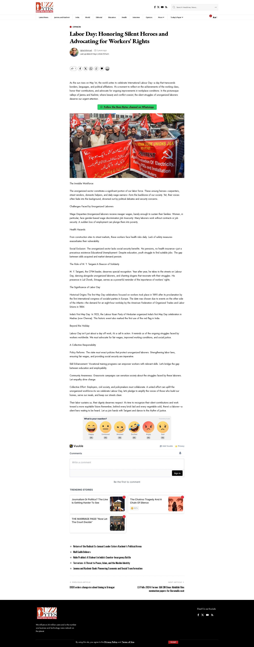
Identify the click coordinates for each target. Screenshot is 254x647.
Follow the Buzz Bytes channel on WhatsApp (128, 107)
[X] (158, 7)
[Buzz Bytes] (44, 7)
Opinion (77, 27)
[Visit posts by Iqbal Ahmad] (74, 52)
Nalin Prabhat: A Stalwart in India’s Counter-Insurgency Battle (102, 557)
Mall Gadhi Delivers (82, 552)
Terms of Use (128, 642)
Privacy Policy (110, 642)
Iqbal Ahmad (86, 50)
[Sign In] (203, 17)
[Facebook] (154, 7)
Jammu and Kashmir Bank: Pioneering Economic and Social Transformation (107, 568)
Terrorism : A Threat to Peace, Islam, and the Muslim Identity (101, 563)
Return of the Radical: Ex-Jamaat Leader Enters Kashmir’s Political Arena (107, 546)
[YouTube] (162, 7)
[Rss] (166, 7)
